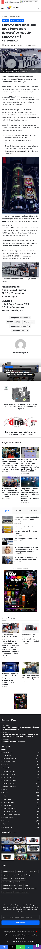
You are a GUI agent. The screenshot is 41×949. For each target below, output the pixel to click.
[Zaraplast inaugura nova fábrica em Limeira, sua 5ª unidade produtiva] (7, 520)
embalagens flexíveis (31, 871)
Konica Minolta (19, 882)
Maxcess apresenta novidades (26, 539)
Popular (6, 511)
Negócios (6, 793)
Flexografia (6, 768)
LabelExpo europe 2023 (9, 885)
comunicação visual (8, 871)
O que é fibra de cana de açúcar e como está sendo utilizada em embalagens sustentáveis (26, 550)
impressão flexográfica (21, 326)
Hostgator (21, 938)
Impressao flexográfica (10, 780)
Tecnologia (6, 821)
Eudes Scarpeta (9, 45)
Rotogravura (7, 805)
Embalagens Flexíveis (9, 758)
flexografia (29, 322)
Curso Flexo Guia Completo (20, 568)
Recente (19, 511)
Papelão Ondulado (8, 802)
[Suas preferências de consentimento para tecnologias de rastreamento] (37, 945)
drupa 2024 (20, 871)
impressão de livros (9, 774)
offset (4, 796)
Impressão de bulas (9, 771)
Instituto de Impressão (11, 935)
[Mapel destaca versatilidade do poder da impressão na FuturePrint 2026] (33, 848)
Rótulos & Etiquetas (14, 16)
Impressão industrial (9, 786)
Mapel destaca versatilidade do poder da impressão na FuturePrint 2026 (19, 375)
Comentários (33, 511)
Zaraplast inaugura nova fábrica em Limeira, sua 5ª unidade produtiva (27, 519)
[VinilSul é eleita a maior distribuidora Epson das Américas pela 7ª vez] (30, 668)
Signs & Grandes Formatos (11, 814)
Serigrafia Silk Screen (9, 811)
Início (5, 16)
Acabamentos (7, 752)
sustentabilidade (7, 892)
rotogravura (18, 888)
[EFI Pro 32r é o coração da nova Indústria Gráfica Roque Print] (7, 560)
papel (26, 885)
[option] (20, 370)
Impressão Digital (8, 777)
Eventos (5, 20)
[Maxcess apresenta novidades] (7, 541)
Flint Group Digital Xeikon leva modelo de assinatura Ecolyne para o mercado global (30, 638)
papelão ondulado (8, 888)
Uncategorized (7, 827)
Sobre (13, 941)
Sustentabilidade (8, 818)
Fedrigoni (20, 875)
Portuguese (27, 1)
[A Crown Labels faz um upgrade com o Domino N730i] (7, 840)
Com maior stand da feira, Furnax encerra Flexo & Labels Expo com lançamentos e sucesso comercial (10, 492)
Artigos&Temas (7, 755)
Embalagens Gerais (9, 762)
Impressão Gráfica (8, 783)
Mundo (5, 790)
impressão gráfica (21, 330)
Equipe (18, 941)
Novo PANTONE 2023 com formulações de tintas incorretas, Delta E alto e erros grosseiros (26, 530)
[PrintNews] (13, 8)
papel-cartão (7, 799)
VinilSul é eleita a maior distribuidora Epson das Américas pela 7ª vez (30, 678)
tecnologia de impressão (21, 892)
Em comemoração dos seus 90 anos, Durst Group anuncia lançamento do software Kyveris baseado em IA (10, 679)
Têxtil (4, 824)
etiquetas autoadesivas (21, 318)
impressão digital (7, 878)
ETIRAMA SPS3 (14, 322)
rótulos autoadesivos (30, 888)
